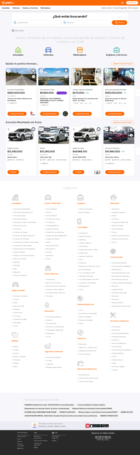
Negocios (17, 272)
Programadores (118, 353)
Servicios (115, 296)
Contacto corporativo (20, 445)
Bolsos (16, 347)
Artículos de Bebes (21, 296)
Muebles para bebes (54, 367)
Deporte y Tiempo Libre (88, 347)
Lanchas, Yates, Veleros (55, 289)
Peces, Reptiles (117, 229)
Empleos (81, 203)
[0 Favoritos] (74, 129)
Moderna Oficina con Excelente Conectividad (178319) (92, 408)
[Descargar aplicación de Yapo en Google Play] (104, 425)
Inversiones (116, 327)
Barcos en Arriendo (53, 283)
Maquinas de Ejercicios (87, 351)
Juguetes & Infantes (54, 351)
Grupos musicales (86, 320)
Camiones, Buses (52, 229)
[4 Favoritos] (106, 129)
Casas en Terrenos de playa (24, 255)
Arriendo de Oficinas (21, 239)
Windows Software (86, 276)
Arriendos (17, 229)
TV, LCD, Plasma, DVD (87, 273)
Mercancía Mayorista (87, 369)
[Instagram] (99, 437)
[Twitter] (103, 437)
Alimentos (116, 209)
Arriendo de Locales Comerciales (26, 242)
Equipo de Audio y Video (88, 250)
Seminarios (50, 333)
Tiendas (54, 440)
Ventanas (17, 323)
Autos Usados (51, 209)
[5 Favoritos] (41, 71)
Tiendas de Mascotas (120, 222)
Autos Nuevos (51, 216)
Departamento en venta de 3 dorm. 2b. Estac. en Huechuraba (47, 408)
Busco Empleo (84, 212)
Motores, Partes (52, 245)
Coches (49, 361)
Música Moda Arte (85, 304)
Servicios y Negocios (119, 321)
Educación (49, 311)
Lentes (16, 353)
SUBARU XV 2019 (127, 412)
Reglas (36, 447)
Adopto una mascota (120, 239)
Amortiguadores (52, 225)
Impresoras (83, 253)
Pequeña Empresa (119, 337)
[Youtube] (109, 437)
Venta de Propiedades (22, 209)
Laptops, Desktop (86, 256)
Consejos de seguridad (120, 8)
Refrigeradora (84, 286)
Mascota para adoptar (120, 236)
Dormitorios (18, 313)
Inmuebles (6, 8)
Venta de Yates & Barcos (55, 293)
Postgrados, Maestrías (54, 330)
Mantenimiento (117, 303)
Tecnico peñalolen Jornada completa (91, 405)
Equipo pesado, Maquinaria (56, 236)
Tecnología (82, 227)
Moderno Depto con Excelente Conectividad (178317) (98, 412)
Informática (83, 246)
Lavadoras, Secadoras (87, 283)
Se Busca (49, 255)
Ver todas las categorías (56, 437)
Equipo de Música (53, 239)
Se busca (17, 316)
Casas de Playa (19, 252)
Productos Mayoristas (120, 333)
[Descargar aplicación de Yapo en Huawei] (87, 425)
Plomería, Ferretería (119, 293)
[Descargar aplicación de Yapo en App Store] (94, 425)
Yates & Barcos (51, 274)
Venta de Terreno (20, 225)
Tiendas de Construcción (121, 306)
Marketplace (45, 8)
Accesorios (50, 222)
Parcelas (17, 265)
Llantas (49, 252)
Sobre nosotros (22, 436)
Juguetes (49, 364)
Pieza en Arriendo (20, 259)
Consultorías (117, 347)
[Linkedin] (106, 437)
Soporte (19, 441)
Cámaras (82, 240)
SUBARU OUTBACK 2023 (109, 416)
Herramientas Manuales (121, 276)
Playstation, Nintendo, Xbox (89, 266)
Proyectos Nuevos (20, 275)
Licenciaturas (51, 323)
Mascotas (114, 203)
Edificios (17, 262)
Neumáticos (50, 249)
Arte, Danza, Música (53, 317)
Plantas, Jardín (19, 306)
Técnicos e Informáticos (55, 327)
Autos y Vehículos (53, 203)
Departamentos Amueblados (24, 249)
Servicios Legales (118, 366)
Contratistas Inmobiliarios (121, 266)
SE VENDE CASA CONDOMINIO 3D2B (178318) (40, 412)
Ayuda (19, 439)
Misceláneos (116, 269)
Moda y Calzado (20, 356)
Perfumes (17, 360)
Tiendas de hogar (20, 319)
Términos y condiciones (37, 437)
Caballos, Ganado (118, 212)
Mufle (48, 242)
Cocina (16, 299)
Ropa (15, 366)
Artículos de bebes (53, 357)
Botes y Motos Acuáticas (55, 286)
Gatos (114, 216)
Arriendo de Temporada (23, 245)
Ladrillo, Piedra (117, 289)
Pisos (15, 303)
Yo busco (49, 296)
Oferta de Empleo (85, 209)
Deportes (81, 338)
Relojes (16, 363)
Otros (16, 326)
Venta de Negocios (119, 343)
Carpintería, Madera (119, 263)
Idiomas (49, 320)
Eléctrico (115, 286)
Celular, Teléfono (85, 243)
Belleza (15, 341)
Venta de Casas (19, 216)
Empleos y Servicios (30, 8)
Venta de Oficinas (20, 219)
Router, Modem (85, 269)
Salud (114, 363)
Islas (15, 269)
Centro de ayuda (133, 8)
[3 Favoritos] (8, 71)
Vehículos (16, 8)
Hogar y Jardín (18, 290)
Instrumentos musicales (88, 313)
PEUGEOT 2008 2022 (67, 412)
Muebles (17, 309)
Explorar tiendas (107, 8)
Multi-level (116, 330)
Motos (48, 212)
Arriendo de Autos (53, 219)
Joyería (16, 350)
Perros (114, 232)
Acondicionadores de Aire (89, 279)
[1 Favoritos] (8, 129)
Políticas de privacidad (40, 440)
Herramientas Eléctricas (121, 273)
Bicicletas (82, 344)
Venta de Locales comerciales (25, 222)
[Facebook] (96, 437)
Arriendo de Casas (20, 232)
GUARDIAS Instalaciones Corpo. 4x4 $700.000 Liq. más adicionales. (49, 405)
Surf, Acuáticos (85, 354)
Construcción (116, 257)
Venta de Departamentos (23, 212)
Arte (81, 310)
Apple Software (85, 236)
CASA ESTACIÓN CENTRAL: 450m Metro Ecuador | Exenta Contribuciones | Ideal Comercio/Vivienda (61, 416)
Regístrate (20, 448)
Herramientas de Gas (120, 279)
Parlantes (82, 263)
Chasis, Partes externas (55, 232)
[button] (33, 76)
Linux (81, 259)
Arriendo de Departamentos (24, 236)
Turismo (115, 370)
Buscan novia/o (117, 225)
